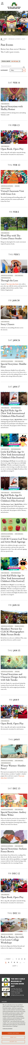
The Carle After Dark (12, 284)
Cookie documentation (7, 1028)
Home (1, 39)
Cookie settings (13, 1033)
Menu (2, 4)
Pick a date (6, 61)
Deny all (13, 1037)
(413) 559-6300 (15, 993)
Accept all (13, 1041)
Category (4, 70)
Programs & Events (15, 39)
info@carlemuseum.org (17, 995)
